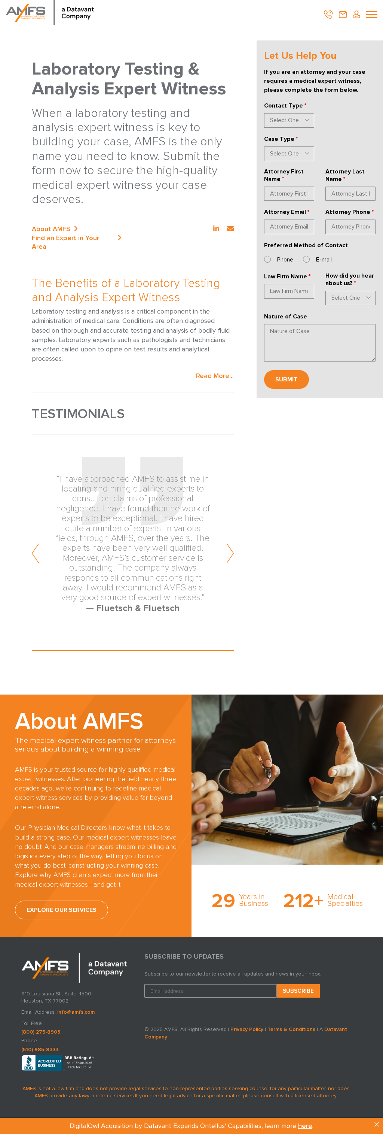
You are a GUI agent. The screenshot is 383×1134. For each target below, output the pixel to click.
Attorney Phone (349, 212)
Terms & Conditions (291, 1029)
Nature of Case (285, 316)
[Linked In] (216, 229)
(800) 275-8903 (40, 1032)
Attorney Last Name (345, 175)
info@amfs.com (76, 1012)
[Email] (230, 229)
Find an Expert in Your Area (65, 242)
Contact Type (285, 105)
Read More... (215, 376)
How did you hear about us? (349, 279)
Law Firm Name (287, 276)
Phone (285, 259)
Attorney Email (286, 212)
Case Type (281, 139)
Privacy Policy (246, 1029)
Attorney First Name (284, 175)
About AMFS (51, 229)
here (305, 1126)
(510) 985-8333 (39, 1049)
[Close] (376, 1124)
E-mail (324, 259)
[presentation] (36, 553)
